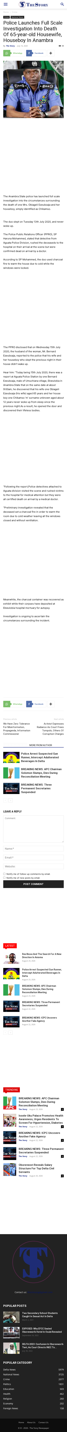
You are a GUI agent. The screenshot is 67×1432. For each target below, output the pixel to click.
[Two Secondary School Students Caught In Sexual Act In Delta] (11, 1317)
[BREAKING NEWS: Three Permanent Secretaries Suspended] (11, 788)
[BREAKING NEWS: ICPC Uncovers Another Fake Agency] (11, 1021)
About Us (31, 1422)
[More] (50, 53)
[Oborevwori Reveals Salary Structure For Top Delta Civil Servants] (9, 1169)
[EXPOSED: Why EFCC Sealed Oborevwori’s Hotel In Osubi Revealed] (11, 1332)
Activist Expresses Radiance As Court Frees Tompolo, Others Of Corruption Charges (50, 728)
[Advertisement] (33, 155)
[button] (5, 4)
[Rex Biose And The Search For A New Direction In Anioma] (11, 958)
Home (6, 12)
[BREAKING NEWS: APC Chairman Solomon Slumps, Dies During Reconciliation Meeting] (11, 773)
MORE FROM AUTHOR (40, 745)
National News (17, 17)
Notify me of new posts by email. (23, 878)
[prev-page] (5, 800)
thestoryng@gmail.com (40, 1292)
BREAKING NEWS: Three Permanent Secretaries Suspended (36, 788)
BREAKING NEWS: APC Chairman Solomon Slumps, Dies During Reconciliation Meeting (41, 773)
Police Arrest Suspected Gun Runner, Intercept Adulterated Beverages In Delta (40, 757)
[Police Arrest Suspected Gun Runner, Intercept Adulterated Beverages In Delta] (11, 757)
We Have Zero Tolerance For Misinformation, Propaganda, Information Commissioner (16, 728)
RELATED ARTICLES (15, 745)
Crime (14, 12)
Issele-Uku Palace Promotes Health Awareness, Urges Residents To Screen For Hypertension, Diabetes (41, 1119)
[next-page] (10, 800)
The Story (10, 46)
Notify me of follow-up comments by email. (28, 874)
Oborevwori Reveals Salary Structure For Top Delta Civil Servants (36, 1168)
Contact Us (43, 1422)
